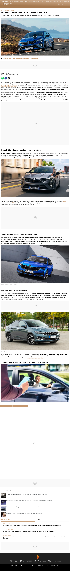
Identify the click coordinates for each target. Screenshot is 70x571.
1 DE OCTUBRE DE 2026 (8, 529)
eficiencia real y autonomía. (35, 358)
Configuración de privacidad (41, 567)
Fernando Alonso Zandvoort (53, 1)
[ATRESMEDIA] (35, 557)
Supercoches (35, 7)
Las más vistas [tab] (5, 519)
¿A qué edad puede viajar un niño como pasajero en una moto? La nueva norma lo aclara (28, 531)
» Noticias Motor (8, 490)
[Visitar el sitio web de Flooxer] (59, 561)
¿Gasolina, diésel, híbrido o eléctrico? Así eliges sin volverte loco (20, 58)
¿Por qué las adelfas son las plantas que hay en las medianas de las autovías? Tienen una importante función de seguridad (35, 537)
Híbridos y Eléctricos (16, 7)
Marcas (9, 7)
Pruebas (24, 7)
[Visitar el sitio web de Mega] (30, 561)
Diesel (9, 406)
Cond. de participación (30, 567)
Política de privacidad (13, 567)
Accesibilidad (63, 567)
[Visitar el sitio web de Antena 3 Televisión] (11, 561)
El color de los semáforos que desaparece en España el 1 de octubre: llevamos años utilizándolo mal (32, 525)
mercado (3, 406)
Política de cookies (21, 567)
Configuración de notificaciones (54, 567)
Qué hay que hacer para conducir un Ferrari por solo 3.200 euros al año (25, 362)
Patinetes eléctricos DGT (64, 1)
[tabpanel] (35, 531)
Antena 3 (3, 490)
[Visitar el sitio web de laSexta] (16, 561)
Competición (41, 7)
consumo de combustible (20, 406)
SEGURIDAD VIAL (7, 535)
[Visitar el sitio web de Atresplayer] (54, 561)
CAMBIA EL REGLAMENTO (9, 523)
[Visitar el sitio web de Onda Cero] (40, 561)
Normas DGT (4, 7)
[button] (62, 4)
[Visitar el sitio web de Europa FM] (44, 561)
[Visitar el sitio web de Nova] (25, 561)
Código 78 (25, 1)
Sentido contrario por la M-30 (33, 1)
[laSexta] (5, 1)
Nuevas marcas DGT (44, 1)
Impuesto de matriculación (51, 7)
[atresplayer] (59, 4)
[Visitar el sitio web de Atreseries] (35, 561)
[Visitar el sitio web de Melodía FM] (49, 561)
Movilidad (29, 7)
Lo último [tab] (38, 519)
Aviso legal (7, 567)
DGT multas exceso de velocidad (16, 1)
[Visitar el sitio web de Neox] (21, 561)
